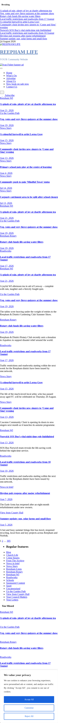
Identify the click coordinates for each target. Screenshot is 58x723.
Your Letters (12, 599)
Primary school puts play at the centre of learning (26, 167)
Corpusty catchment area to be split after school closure (29, 197)
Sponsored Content (15, 583)
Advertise (11, 78)
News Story (6, 128)
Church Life (12, 555)
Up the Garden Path (9, 113)
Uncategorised (13, 588)
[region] (29, 696)
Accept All (29, 699)
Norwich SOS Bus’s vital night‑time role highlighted (27, 436)
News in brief (6, 487)
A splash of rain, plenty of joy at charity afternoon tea (28, 104)
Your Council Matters (16, 597)
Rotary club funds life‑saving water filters (21, 242)
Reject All (29, 716)
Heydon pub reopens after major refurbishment (25, 493)
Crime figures (12, 558)
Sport (8, 585)
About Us (11, 81)
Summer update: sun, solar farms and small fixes (25, 518)
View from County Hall (11, 512)
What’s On (11, 75)
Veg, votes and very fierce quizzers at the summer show (29, 119)
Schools (10, 580)
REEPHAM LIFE (19, 52)
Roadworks (5, 251)
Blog (8, 552)
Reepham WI (6, 98)
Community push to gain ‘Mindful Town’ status (25, 182)
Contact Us (11, 86)
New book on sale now (17, 84)
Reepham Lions (14, 569)
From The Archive (15, 560)
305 (9, 541)
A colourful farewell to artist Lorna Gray (21, 134)
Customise (29, 708)
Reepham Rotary (8, 236)
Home (9, 72)
